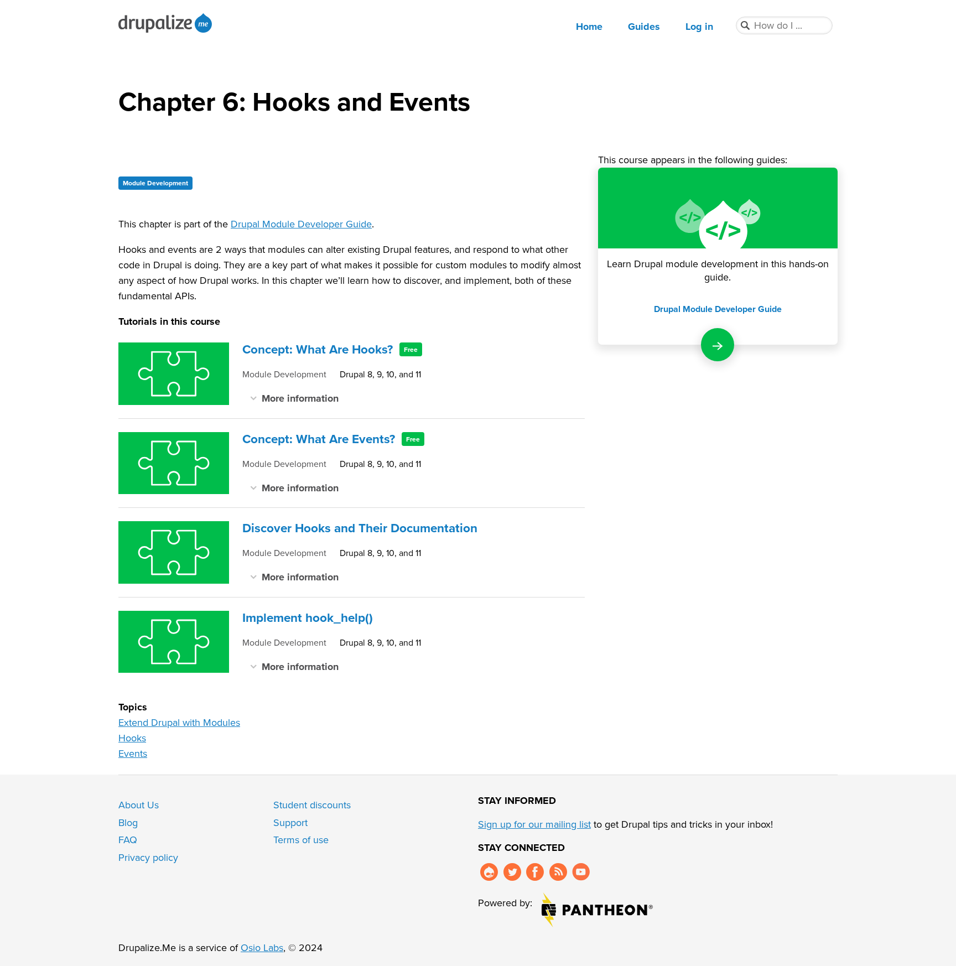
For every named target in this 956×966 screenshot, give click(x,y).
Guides (644, 26)
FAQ (127, 839)
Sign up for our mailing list (534, 824)
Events (132, 753)
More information (300, 398)
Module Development (155, 183)
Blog (128, 822)
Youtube (581, 872)
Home (589, 26)
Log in (699, 26)
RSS (558, 872)
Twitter (512, 872)
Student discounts (312, 805)
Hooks (132, 738)
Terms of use (301, 839)
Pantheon (597, 909)
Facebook (535, 872)
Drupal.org (489, 872)
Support (290, 822)
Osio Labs (262, 947)
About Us (138, 805)
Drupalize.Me (166, 23)
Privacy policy (148, 857)
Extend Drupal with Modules (179, 722)
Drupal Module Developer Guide (301, 224)
